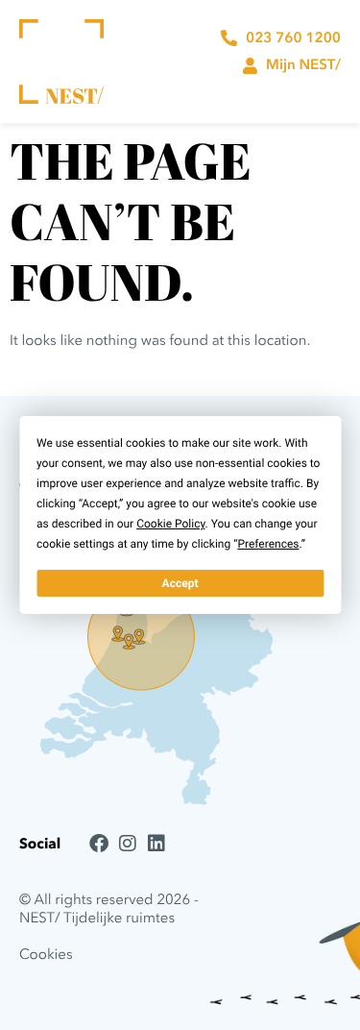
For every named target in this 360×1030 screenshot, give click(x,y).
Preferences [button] (268, 544)
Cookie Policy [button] (170, 523)
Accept (180, 583)
